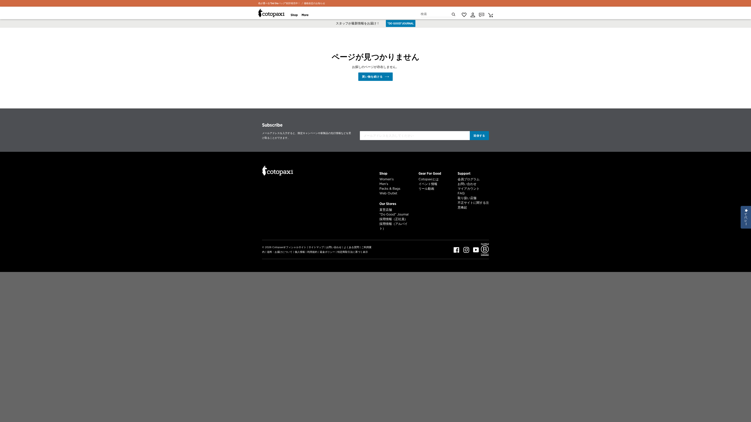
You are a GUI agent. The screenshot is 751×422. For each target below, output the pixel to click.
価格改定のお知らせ (314, 3)
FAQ (461, 193)
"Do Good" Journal (394, 214)
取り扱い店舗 (467, 198)
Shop (383, 173)
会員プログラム (469, 179)
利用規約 (312, 251)
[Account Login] (473, 14)
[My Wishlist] (464, 14)
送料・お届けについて (279, 251)
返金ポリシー (327, 251)
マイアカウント (469, 188)
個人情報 (300, 251)
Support (464, 173)
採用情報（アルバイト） (393, 226)
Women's (386, 179)
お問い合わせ (467, 184)
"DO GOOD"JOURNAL (400, 23)
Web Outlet (388, 193)
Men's (383, 184)
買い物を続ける (372, 76)
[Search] (453, 14)
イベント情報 (428, 184)
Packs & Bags (389, 188)
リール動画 (426, 188)
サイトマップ (316, 247)
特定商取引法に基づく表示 (352, 251)
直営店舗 (385, 210)
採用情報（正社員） (393, 219)
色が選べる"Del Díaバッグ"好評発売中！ (279, 3)
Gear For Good (430, 173)
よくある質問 (351, 247)
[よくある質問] (481, 14)
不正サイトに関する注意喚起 (473, 205)
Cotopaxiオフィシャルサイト (289, 247)
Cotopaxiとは (429, 179)
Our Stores (387, 203)
